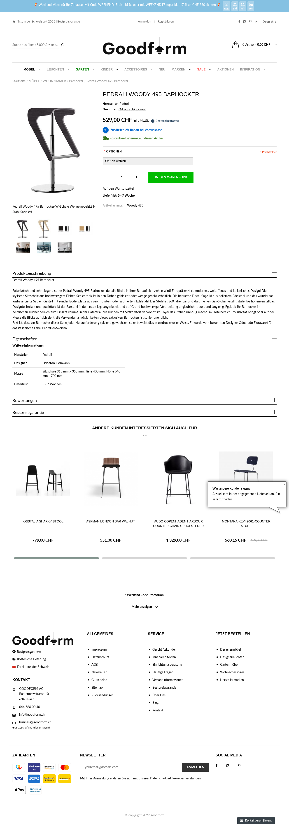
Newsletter (99, 672)
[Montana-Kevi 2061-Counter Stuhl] (246, 479)
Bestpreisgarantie (68, 21)
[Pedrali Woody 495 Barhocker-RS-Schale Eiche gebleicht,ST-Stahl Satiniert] (44, 228)
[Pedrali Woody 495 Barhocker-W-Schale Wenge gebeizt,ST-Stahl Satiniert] (54, 148)
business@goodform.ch (35, 722)
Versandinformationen (167, 680)
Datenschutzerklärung (165, 778)
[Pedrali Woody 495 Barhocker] (23, 247)
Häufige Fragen (162, 672)
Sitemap (97, 687)
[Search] (38, 45)
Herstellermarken (232, 680)
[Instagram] (232, 766)
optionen (113, 151)
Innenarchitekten (164, 657)
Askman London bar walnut (110, 521)
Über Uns (158, 695)
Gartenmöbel (229, 664)
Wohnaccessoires (232, 672)
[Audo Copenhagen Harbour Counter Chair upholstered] (178, 479)
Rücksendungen (102, 695)
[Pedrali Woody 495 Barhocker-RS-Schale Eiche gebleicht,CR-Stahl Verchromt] (86, 228)
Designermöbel (230, 649)
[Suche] (62, 45)
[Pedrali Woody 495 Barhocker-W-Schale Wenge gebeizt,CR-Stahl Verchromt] (65, 228)
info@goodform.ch (32, 714)
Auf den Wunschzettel (118, 188)
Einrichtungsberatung (167, 664)
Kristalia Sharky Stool (43, 521)
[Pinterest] (243, 766)
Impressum (99, 649)
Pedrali (47, 354)
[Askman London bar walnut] (111, 479)
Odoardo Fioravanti (56, 363)
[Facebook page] (221, 766)
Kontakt (157, 710)
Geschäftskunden (164, 649)
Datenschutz (100, 657)
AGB (94, 664)
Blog (155, 702)
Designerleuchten (232, 657)
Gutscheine (99, 680)
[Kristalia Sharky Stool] (43, 479)
